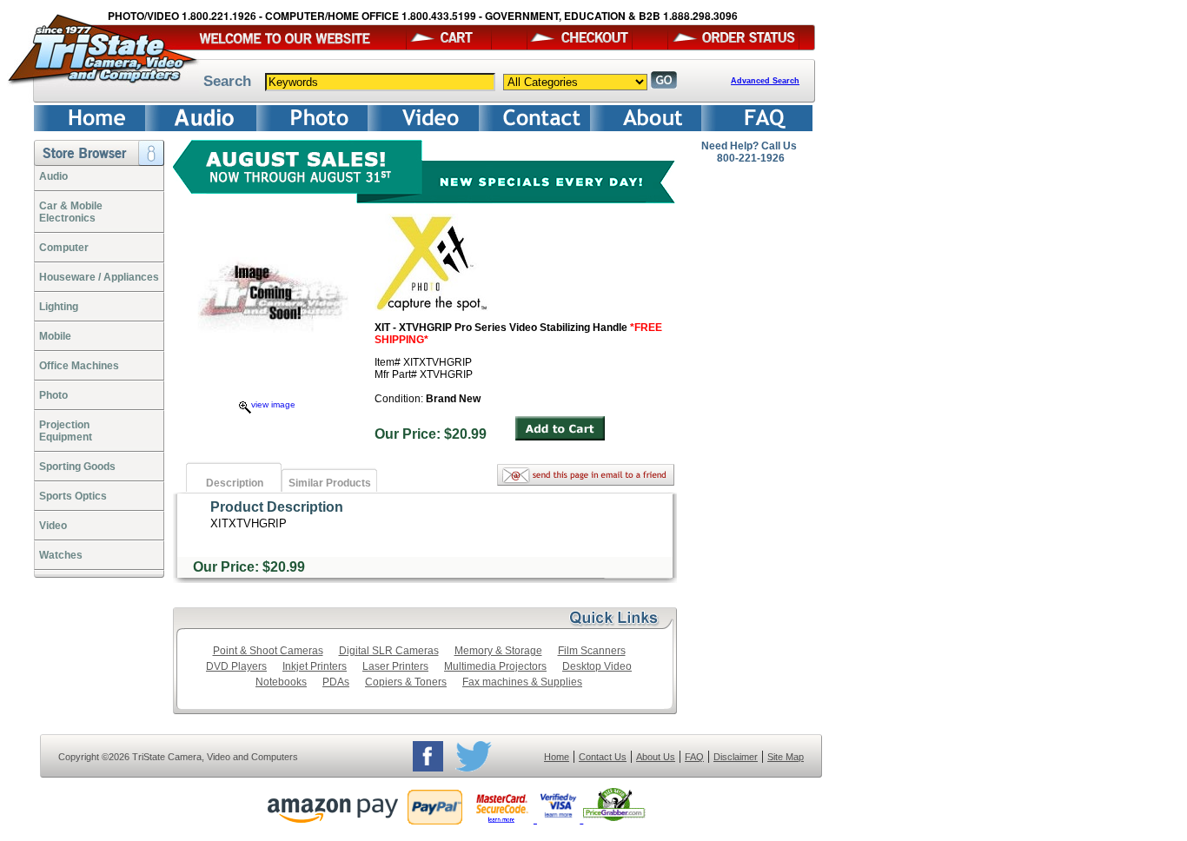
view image (273, 404)
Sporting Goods (77, 466)
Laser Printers (395, 666)
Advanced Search (765, 80)
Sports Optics (73, 496)
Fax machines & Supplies (522, 682)
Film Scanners (592, 651)
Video (53, 526)
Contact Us (603, 757)
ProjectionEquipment (65, 431)
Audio (53, 176)
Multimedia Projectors (495, 666)
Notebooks (281, 682)
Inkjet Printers (314, 666)
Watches (61, 555)
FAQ (694, 757)
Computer (64, 248)
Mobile (55, 336)
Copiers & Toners (406, 682)
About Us (655, 757)
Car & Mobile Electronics (71, 212)
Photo (53, 395)
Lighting (58, 307)
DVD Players (236, 666)
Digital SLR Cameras (389, 651)
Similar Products (329, 483)
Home (556, 757)
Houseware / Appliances (99, 277)
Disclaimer (735, 757)
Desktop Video (597, 666)
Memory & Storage (498, 651)
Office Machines (79, 366)
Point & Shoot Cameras (268, 651)
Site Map (785, 757)
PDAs (335, 682)
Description (234, 483)
